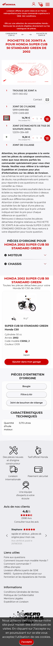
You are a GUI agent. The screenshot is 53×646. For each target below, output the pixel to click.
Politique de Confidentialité (19, 595)
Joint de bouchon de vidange (26, 402)
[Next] (30, 35)
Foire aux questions (14, 557)
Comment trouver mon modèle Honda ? (26, 560)
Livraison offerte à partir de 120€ (21, 570)
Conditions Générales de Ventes (21, 592)
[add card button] (47, 119)
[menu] (48, 4)
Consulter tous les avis (26, 522)
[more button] (41, 119)
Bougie (26, 386)
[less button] (33, 119)
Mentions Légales (13, 598)
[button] (26, 303)
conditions (31, 16)
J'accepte (26, 642)
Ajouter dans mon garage (26, 361)
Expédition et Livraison (16, 601)
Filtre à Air (26, 394)
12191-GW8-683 (21, 113)
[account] (34, 4)
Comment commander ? (17, 564)
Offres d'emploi (12, 567)
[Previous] (22, 35)
